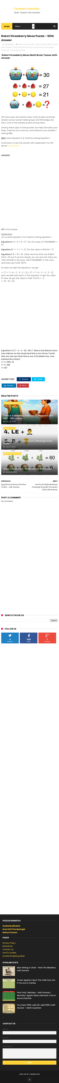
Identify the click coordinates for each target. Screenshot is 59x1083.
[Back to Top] (29, 1080)
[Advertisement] (29, 192)
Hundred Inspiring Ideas (14, 956)
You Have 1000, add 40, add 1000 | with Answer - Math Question (36, 1006)
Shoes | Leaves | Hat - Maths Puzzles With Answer (27, 469)
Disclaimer (8, 946)
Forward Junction (26, 9)
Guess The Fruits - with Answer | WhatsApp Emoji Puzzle (27, 442)
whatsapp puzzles (17, 50)
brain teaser (13, 145)
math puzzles (40, 44)
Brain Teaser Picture (12, 454)
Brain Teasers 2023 (26, 44)
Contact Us (8, 949)
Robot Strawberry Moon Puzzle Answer (28, 47)
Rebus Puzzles (10, 932)
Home (7, 26)
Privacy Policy (9, 943)
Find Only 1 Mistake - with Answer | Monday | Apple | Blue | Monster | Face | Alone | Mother (36, 995)
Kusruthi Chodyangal (14, 929)
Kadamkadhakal (11, 926)
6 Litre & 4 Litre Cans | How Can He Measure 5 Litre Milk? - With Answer (28, 417)
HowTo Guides (9, 952)
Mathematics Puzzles (13, 403)
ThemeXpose (34, 1074)
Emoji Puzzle (9, 428)
